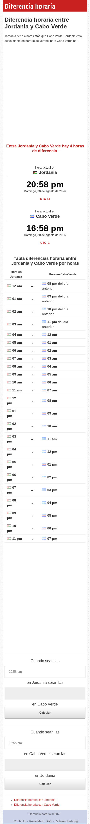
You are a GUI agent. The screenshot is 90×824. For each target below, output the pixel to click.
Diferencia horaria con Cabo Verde (37, 804)
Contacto (19, 821)
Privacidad (36, 821)
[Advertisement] (45, 91)
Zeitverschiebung (66, 821)
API (49, 821)
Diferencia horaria (30, 6)
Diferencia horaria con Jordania (34, 800)
